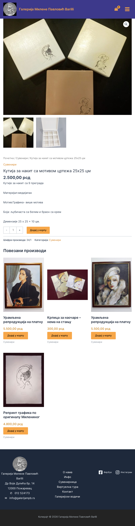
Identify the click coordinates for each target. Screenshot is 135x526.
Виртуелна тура (67, 486)
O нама (67, 472)
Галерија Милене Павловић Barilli (46, 9)
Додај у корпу (38, 230)
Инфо (67, 477)
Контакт (67, 491)
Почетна (8, 158)
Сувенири (22, 158)
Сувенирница (68, 482)
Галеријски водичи (67, 496)
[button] (126, 24)
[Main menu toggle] (127, 9)
